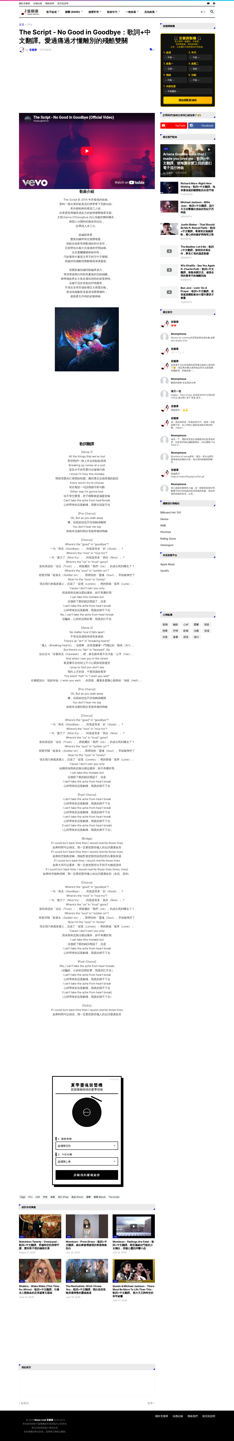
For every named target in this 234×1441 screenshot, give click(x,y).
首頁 (21, 24)
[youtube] (208, 3)
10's (29, 24)
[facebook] (214, 3)
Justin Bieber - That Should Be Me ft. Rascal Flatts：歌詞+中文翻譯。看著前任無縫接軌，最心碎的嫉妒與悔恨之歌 (198, 229)
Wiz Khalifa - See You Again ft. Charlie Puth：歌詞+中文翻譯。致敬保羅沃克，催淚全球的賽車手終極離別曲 (198, 270)
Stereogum (166, 545)
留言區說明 (62, 3)
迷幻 (196, 636)
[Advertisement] (87, 82)
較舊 (150, 1403)
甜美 (185, 636)
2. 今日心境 (65, 1154)
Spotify (164, 570)
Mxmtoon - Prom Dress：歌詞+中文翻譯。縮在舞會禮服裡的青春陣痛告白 (86, 1245)
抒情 (45, 1197)
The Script (114, 1197)
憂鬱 (88, 1197)
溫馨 (175, 636)
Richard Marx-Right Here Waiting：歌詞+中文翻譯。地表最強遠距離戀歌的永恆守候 (198, 186)
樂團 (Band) (72, 11)
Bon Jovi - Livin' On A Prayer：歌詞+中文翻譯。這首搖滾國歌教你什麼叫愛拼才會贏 (197, 292)
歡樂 (185, 630)
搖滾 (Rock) (77, 1197)
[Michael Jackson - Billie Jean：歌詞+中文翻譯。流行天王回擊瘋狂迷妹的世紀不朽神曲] (169, 206)
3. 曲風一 (168, 63)
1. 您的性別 (65, 1138)
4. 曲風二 (194, 63)
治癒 (196, 630)
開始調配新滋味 (188, 100)
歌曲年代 (112, 11)
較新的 (25, 1403)
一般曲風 (131, 11)
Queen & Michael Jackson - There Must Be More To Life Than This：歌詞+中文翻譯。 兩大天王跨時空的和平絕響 (133, 1291)
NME (163, 525)
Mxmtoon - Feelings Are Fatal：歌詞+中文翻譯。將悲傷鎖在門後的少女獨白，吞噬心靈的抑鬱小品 (133, 1245)
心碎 (37, 1197)
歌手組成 (51, 11)
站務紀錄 (37, 3)
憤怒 (206, 624)
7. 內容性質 (169, 86)
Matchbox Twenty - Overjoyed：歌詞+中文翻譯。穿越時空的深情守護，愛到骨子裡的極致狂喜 (39, 1245)
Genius (164, 519)
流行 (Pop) (63, 1197)
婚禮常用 (93, 11)
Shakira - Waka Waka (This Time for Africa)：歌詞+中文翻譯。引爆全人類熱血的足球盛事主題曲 (39, 1289)
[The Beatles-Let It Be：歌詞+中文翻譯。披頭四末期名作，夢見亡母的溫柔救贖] (169, 251)
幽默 (175, 624)
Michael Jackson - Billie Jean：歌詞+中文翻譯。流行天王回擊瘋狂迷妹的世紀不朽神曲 (197, 207)
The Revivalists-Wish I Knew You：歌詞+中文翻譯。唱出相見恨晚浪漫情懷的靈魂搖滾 (86, 1289)
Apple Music (167, 564)
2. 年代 (192, 52)
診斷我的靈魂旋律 (87, 1175)
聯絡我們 (49, 3)
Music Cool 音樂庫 (43, 1419)
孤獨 (52, 1197)
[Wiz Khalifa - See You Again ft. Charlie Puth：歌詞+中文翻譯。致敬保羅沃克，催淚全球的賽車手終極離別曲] (169, 270)
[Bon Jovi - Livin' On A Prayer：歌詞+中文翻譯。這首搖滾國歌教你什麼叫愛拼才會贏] (169, 292)
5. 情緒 (167, 75)
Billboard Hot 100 (170, 512)
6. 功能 (192, 75)
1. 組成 (167, 52)
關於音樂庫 (24, 3)
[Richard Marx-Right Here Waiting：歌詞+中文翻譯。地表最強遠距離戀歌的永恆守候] (169, 188)
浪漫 (206, 630)
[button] (203, 12)
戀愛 (165, 630)
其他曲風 (149, 11)
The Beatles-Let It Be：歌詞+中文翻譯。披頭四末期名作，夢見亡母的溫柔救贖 (197, 250)
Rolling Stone (168, 538)
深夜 (165, 636)
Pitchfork (165, 532)
